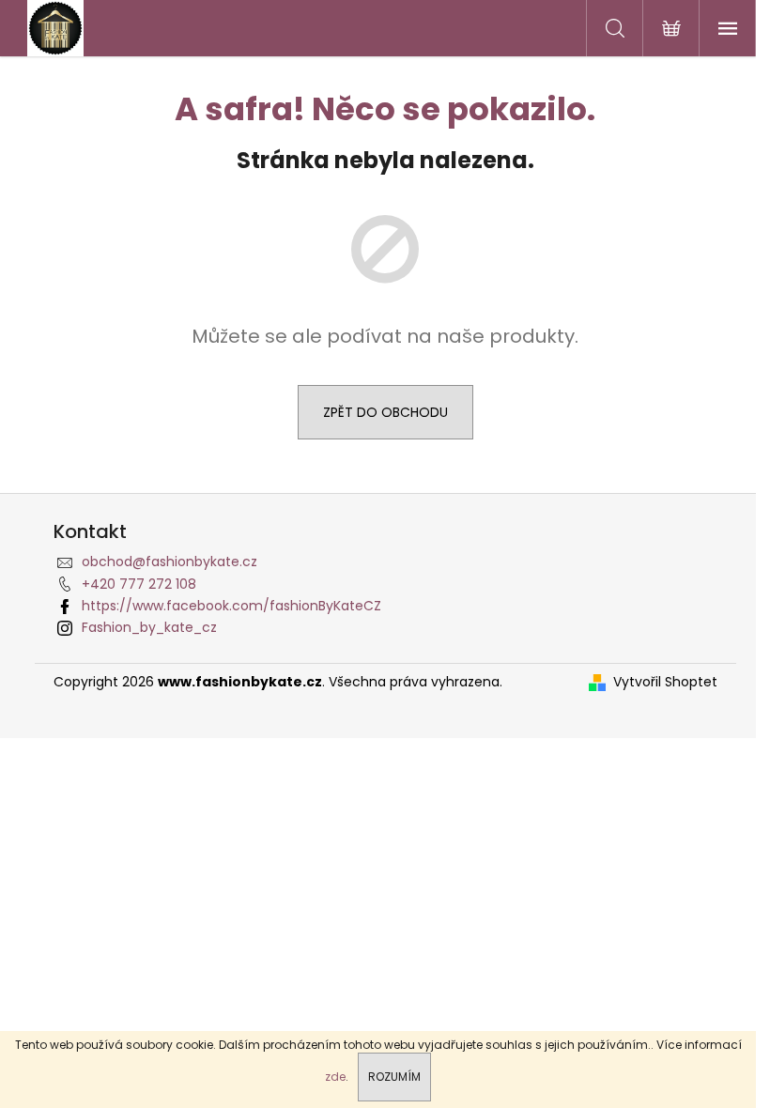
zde (335, 1077)
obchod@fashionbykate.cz (169, 561)
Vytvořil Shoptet (665, 682)
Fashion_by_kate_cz (149, 627)
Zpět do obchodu (385, 412)
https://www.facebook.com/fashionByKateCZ (231, 605)
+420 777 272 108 (139, 584)
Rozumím (394, 1077)
